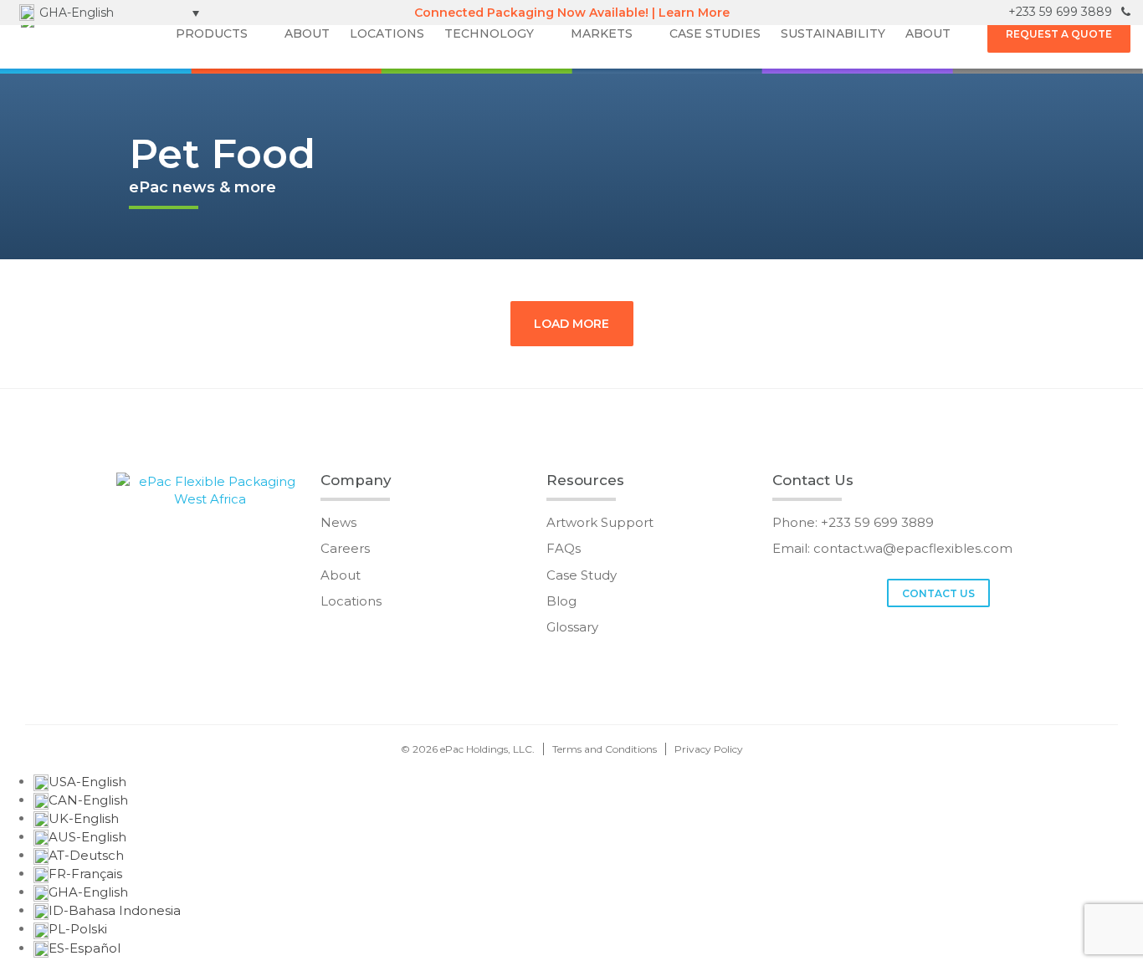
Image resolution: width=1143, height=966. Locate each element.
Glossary (572, 627)
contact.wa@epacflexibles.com (912, 548)
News (338, 522)
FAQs (563, 548)
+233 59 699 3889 (1061, 11)
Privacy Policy (708, 749)
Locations (351, 601)
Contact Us (938, 593)
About (340, 575)
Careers (345, 548)
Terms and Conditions (604, 749)
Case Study (581, 575)
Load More (571, 323)
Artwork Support (600, 522)
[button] (110, 12)
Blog (561, 601)
